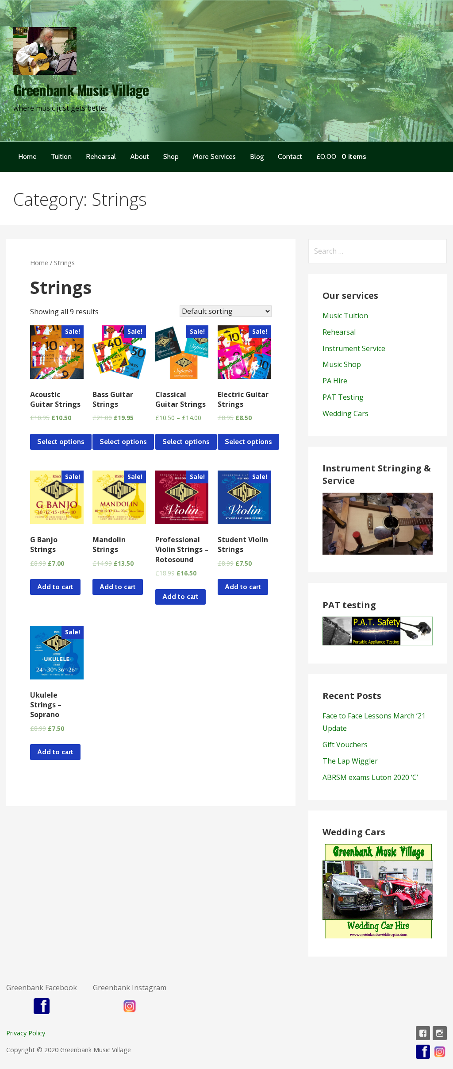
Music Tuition (345, 315)
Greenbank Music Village (81, 89)
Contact (290, 156)
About (139, 156)
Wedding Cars (345, 413)
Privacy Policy (25, 1033)
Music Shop (341, 364)
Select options (60, 441)
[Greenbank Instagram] (440, 1033)
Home (27, 156)
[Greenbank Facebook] (423, 1033)
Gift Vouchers (345, 744)
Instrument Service (353, 348)
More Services (214, 156)
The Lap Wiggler (350, 761)
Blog (257, 156)
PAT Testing (343, 397)
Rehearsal (101, 156)
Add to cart (55, 587)
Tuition (61, 156)
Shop (171, 156)
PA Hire (334, 381)
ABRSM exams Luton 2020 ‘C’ (370, 777)
